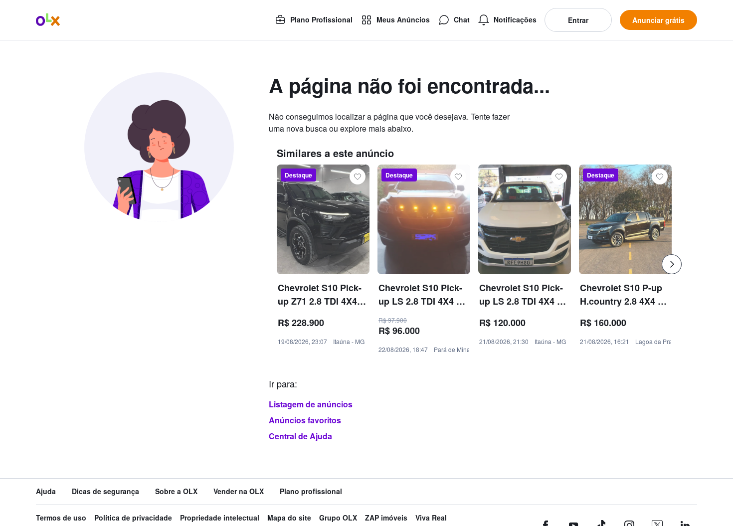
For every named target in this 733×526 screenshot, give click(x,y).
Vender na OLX (238, 491)
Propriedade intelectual (219, 518)
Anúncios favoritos (305, 420)
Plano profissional (311, 491)
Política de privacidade (133, 518)
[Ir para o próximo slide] (672, 264)
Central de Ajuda (300, 436)
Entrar (578, 20)
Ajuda (46, 491)
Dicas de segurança (105, 491)
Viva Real (431, 518)
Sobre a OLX (176, 491)
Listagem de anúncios (311, 404)
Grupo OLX (338, 518)
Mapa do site (289, 518)
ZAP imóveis (386, 518)
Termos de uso (61, 518)
